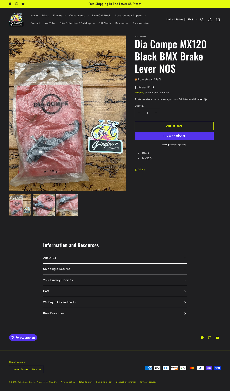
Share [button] (141, 169)
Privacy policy (68, 382)
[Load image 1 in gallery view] (20, 205)
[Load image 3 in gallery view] (67, 205)
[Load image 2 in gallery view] (44, 205)
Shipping (139, 92)
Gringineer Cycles (27, 382)
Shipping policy (104, 382)
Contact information (126, 382)
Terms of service (148, 382)
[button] (59, 15)
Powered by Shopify (47, 382)
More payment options (174, 144)
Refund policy (86, 382)
